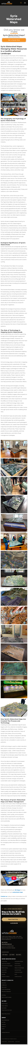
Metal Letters (4, 972)
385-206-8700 (4, 942)
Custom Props (4, 961)
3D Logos (3, 974)
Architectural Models (18, 972)
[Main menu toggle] (25, 3)
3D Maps (17, 890)
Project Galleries (5, 1005)
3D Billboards (4, 985)
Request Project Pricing (14, 919)
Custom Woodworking (6, 989)
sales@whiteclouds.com (7, 944)
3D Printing (4, 995)
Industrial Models (18, 970)
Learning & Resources (6, 1032)
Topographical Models (19, 961)
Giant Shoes (4, 982)
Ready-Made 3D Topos (6, 1013)
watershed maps (18, 892)
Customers (4, 1024)
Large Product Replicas (6, 963)
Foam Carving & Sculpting (6, 997)
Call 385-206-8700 (14, 923)
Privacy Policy (4, 1041)
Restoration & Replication (6, 991)
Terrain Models (17, 963)
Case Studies (4, 1007)
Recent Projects (4, 1003)
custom (14, 33)
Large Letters (4, 970)
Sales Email (17, 1041)
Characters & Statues (5, 976)
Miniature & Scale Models (19, 967)
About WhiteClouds (5, 1020)
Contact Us (4, 1026)
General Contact (11, 1041)
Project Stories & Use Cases (7, 1010)
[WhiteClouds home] (9, 932)
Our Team (3, 1022)
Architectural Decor (18, 976)
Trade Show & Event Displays (7, 965)
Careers (3, 1028)
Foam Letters (4, 987)
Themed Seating (5, 967)
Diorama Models (18, 965)
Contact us (4, 896)
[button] (21, 3)
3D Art (16, 974)
